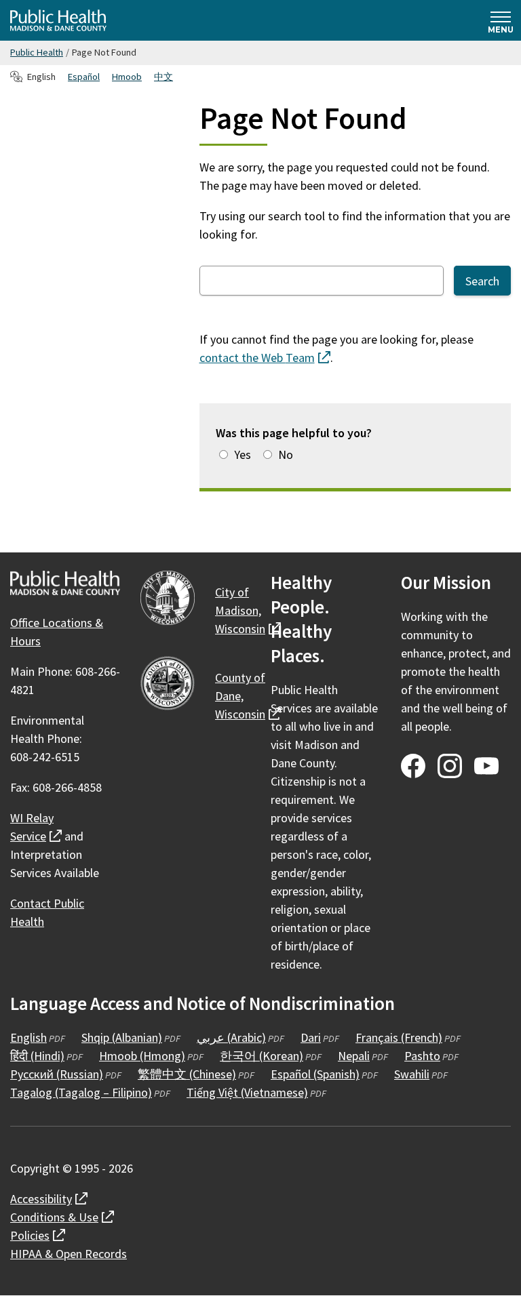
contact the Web (264, 357)
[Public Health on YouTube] (486, 766)
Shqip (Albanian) (121, 1037)
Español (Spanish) (315, 1074)
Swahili (411, 1074)
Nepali (354, 1056)
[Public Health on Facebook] (413, 766)
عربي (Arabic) (231, 1037)
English (28, 1037)
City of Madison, (248, 610)
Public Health (36, 52)
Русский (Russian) (56, 1074)
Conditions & (62, 1217)
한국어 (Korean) (261, 1056)
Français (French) (398, 1037)
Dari (311, 1037)
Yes (242, 454)
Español (84, 76)
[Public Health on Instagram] (450, 766)
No (285, 454)
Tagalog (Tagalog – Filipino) (81, 1092)
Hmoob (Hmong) (142, 1056)
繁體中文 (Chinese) (187, 1074)
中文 (163, 76)
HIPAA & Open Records (68, 1253)
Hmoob (127, 76)
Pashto (422, 1056)
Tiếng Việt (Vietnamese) (247, 1092)
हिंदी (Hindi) (37, 1056)
